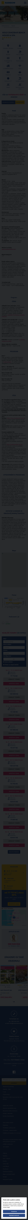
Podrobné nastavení (14, 1215)
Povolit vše (14, 1211)
